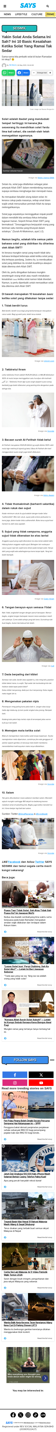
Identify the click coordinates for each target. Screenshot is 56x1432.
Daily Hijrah (49, 599)
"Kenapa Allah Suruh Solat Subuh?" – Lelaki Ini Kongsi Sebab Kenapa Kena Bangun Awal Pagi (27, 1022)
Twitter (39, 862)
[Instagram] (28, 1415)
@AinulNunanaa (25, 814)
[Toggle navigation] (5, 6)
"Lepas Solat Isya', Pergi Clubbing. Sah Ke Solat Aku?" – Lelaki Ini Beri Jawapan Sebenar (26, 969)
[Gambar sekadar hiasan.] (28, 153)
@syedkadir (42, 814)
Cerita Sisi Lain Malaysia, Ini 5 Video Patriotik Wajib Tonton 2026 (25, 1273)
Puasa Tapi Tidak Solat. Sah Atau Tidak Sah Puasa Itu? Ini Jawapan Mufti (27, 912)
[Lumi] (43, 1415)
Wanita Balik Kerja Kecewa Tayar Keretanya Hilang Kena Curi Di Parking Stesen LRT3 (28, 1323)
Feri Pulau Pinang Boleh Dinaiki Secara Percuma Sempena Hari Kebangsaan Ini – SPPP (27, 1122)
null (52, 666)
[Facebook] (13, 1415)
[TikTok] (35, 1415)
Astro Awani (48, 495)
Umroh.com (49, 361)
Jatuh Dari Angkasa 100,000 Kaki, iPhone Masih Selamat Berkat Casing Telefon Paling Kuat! (27, 1175)
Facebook (14, 862)
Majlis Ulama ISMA (46, 178)
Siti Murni (12, 65)
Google (50, 431)
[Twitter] (20, 1415)
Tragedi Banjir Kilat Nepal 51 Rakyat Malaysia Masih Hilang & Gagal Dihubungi (25, 1223)
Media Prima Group (44, 1423)
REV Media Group (29, 1423)
